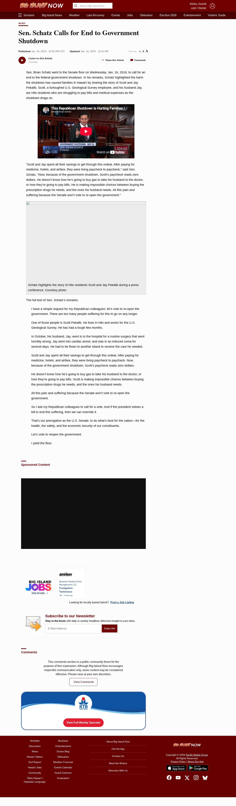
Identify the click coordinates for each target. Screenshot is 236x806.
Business (63, 740)
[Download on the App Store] (176, 768)
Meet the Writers (118, 763)
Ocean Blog (63, 751)
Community (35, 772)
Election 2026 (168, 15)
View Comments (84, 681)
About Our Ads (196, 761)
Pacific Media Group (197, 754)
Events (115, 15)
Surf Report (35, 762)
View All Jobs (38, 593)
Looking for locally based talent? (101, 602)
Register (202, 8)
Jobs (130, 15)
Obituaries (146, 15)
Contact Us (118, 756)
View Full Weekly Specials (83, 722)
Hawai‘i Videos (35, 756)
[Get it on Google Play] (198, 768)
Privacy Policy (178, 761)
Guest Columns (63, 772)
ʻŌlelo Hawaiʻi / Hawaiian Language (35, 780)
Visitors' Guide (217, 15)
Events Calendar (63, 767)
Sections (28, 15)
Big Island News (52, 15)
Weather (74, 15)
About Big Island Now (118, 741)
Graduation (63, 778)
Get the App (118, 748)
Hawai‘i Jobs (35, 767)
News (21, 23)
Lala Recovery (95, 15)
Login (193, 8)
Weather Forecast (63, 762)
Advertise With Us (118, 770)
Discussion (35, 746)
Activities (35, 740)
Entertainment (192, 15)
